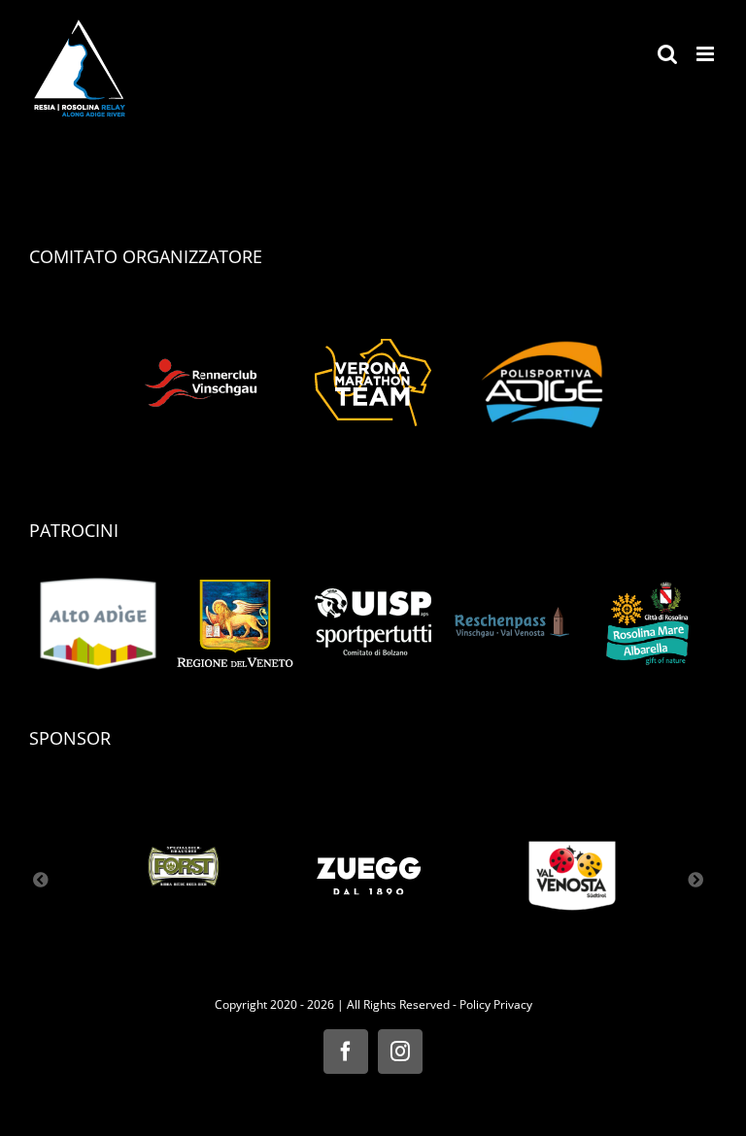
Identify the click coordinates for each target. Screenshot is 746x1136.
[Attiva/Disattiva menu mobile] (706, 54)
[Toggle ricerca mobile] (667, 54)
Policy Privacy (495, 1004)
